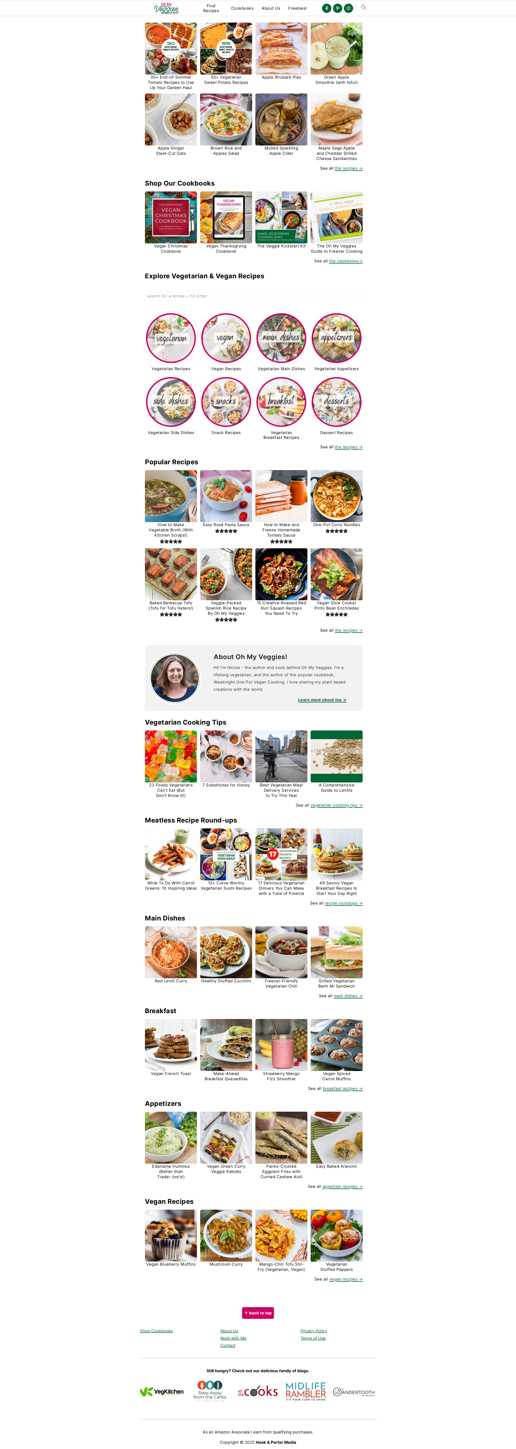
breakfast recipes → (343, 1088)
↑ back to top (258, 1313)
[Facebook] (326, 8)
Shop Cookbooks (156, 1331)
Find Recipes (211, 8)
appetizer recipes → (343, 1186)
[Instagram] (348, 8)
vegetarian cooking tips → (337, 805)
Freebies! (297, 8)
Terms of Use (313, 1338)
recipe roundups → (344, 903)
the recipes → (349, 168)
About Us (271, 8)
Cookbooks (242, 8)
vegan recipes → (346, 1279)
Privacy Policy (314, 1331)
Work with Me (233, 1338)
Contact (227, 1345)
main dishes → (348, 995)
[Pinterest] (337, 8)
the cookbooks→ (346, 261)
